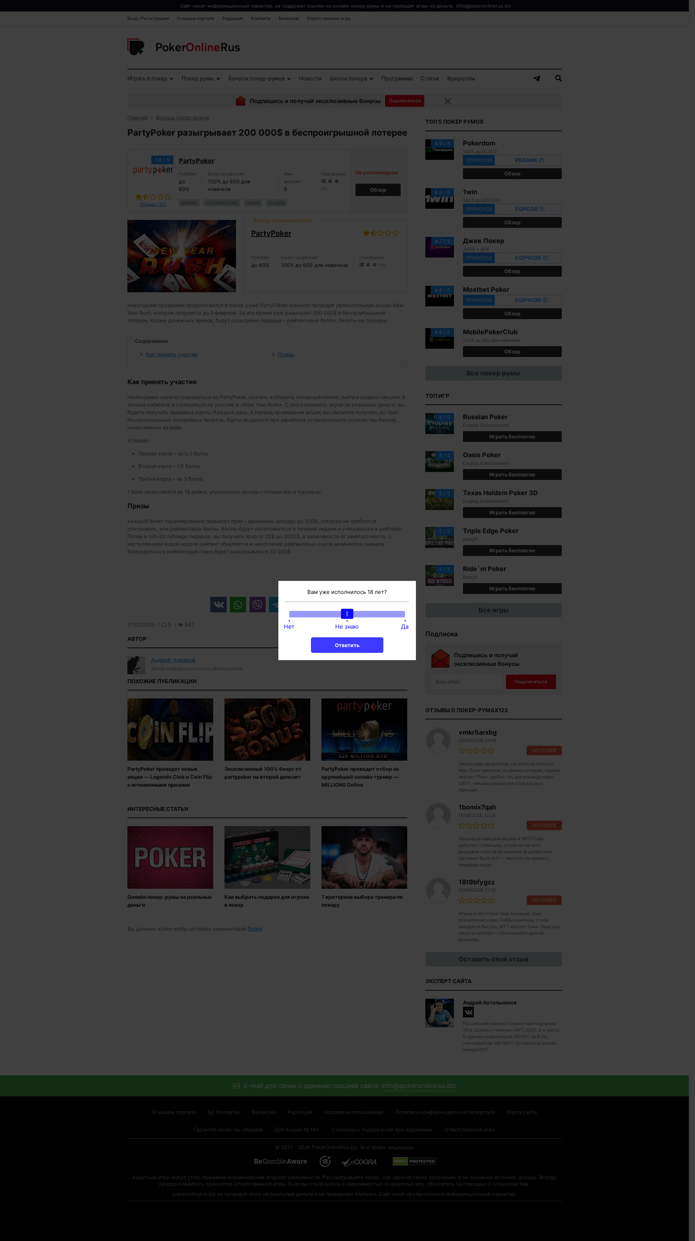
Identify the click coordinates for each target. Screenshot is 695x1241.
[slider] (347, 614)
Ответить (347, 645)
